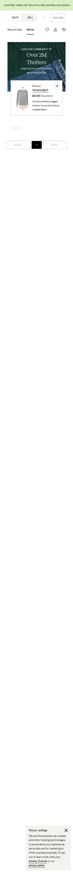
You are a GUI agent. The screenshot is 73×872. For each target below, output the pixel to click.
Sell (30, 17)
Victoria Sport (40, 90)
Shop (15, 17)
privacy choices (38, 861)
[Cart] (64, 30)
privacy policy (37, 865)
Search (57, 17)
